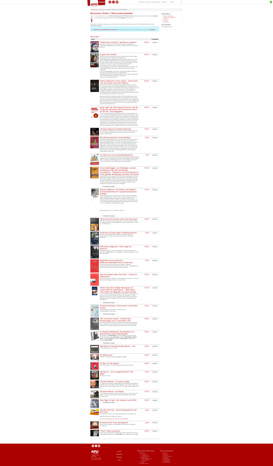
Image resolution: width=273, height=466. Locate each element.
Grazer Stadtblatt (167, 461)
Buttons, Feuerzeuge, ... (169, 16)
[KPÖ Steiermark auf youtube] (117, 2)
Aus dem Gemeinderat (168, 456)
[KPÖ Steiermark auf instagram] (113, 2)
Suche (119, 460)
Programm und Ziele (144, 463)
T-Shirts (165, 20)
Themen (164, 2)
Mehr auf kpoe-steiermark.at (145, 451)
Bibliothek (144, 461)
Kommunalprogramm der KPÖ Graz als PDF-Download (115, 418)
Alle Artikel (166, 22)
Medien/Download (144, 457)
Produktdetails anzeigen (109, 186)
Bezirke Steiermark (146, 456)
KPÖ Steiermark (155, 2)
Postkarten (166, 19)
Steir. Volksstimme (146, 459)
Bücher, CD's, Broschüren (170, 17)
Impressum (119, 457)
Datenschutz (119, 454)
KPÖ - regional (143, 453)
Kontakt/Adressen (167, 459)
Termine (142, 452)
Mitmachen (142, 2)
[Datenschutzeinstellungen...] (271, 2)
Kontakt (148, 2)
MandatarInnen (166, 458)
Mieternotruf (166, 455)
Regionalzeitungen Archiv (147, 458)
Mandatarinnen (145, 455)
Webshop (142, 462)
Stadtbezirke (166, 457)
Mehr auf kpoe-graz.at (166, 451)
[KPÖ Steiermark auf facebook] (110, 2)
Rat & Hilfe (165, 453)
